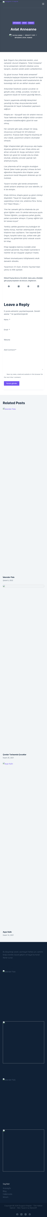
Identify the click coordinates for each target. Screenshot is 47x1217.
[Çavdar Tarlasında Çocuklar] (23, 668)
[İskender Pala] (23, 491)
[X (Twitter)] (19, 286)
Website (7, 340)
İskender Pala (8, 577)
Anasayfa (7, 1188)
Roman (31, 23)
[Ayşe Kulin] (23, 845)
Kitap (24, 23)
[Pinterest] (28, 286)
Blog (4, 1191)
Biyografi (16, 23)
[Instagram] (26, 1214)
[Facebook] (9, 286)
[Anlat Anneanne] (23, 1042)
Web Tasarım (22, 1208)
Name (7, 320)
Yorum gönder (11, 383)
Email (7, 330)
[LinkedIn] (38, 286)
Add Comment (10, 350)
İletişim (5, 1197)
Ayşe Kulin (7, 932)
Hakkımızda (7, 1194)
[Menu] (43, 4)
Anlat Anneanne (8, 1068)
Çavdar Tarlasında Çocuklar (14, 754)
